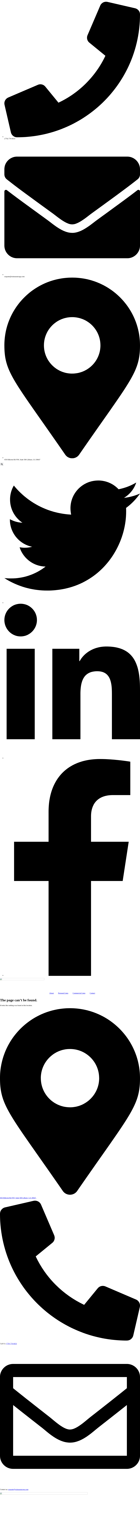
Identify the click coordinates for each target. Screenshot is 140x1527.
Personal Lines (63, 993)
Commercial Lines (79, 993)
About (51, 993)
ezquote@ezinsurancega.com (18, 1489)
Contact (92, 993)
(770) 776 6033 (11, 1344)
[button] (2, 464)
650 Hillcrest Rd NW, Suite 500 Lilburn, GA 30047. (18, 1198)
